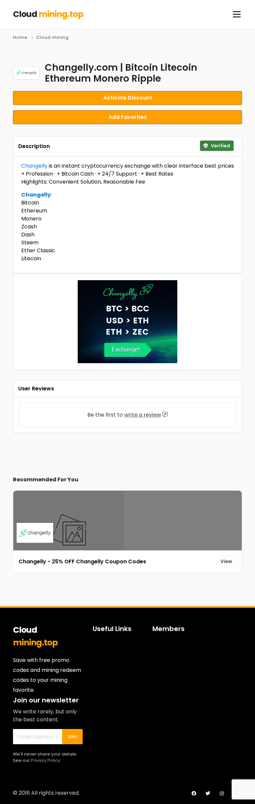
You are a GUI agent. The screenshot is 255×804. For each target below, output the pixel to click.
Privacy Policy (45, 760)
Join (72, 736)
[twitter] (208, 793)
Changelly (34, 166)
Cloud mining (52, 37)
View (226, 561)
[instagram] (221, 793)
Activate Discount (127, 98)
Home (20, 37)
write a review (142, 415)
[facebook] (194, 793)
